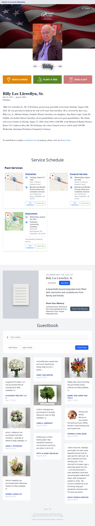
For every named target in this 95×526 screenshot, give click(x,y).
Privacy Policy (41, 516)
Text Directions (30, 203)
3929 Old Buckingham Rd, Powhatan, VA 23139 (37, 231)
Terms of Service (53, 516)
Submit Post (81, 347)
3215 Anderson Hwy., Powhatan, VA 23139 (37, 196)
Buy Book (64, 283)
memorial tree (31, 140)
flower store (65, 140)
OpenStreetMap (50, 519)
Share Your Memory (79, 309)
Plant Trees (40, 203)
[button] (14, 179)
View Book (52, 283)
